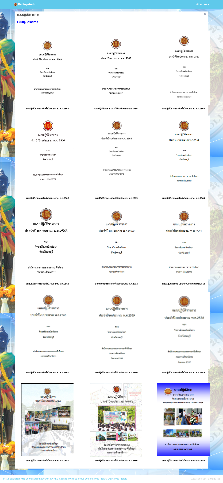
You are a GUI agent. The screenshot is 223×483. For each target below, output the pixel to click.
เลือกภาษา (201, 4)
